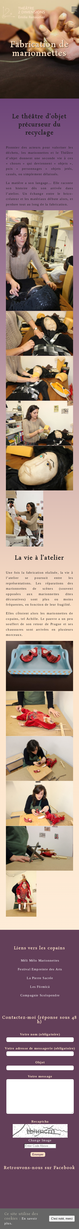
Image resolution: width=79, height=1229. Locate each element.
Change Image (40, 1140)
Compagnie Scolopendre (40, 995)
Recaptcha (40, 1121)
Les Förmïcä (40, 987)
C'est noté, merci (62, 1218)
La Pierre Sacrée (40, 978)
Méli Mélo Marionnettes (40, 960)
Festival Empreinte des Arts (40, 969)
